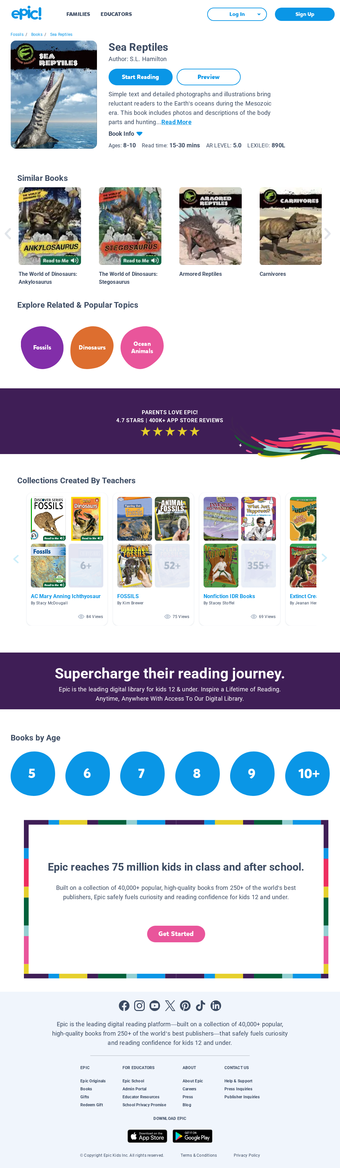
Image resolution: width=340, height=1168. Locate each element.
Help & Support (238, 1081)
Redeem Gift (91, 1105)
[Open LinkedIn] (216, 1005)
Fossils (17, 34)
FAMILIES (78, 14)
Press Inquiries (238, 1089)
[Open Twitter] (170, 1005)
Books (36, 34)
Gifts (84, 1097)
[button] (67, 559)
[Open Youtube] (154, 1005)
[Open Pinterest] (185, 1005)
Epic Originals (93, 1081)
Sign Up (305, 14)
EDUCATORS (116, 14)
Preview (208, 77)
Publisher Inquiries (242, 1097)
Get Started (176, 933)
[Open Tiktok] (200, 1005)
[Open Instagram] (139, 1005)
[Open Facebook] (124, 1005)
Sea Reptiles (61, 34)
